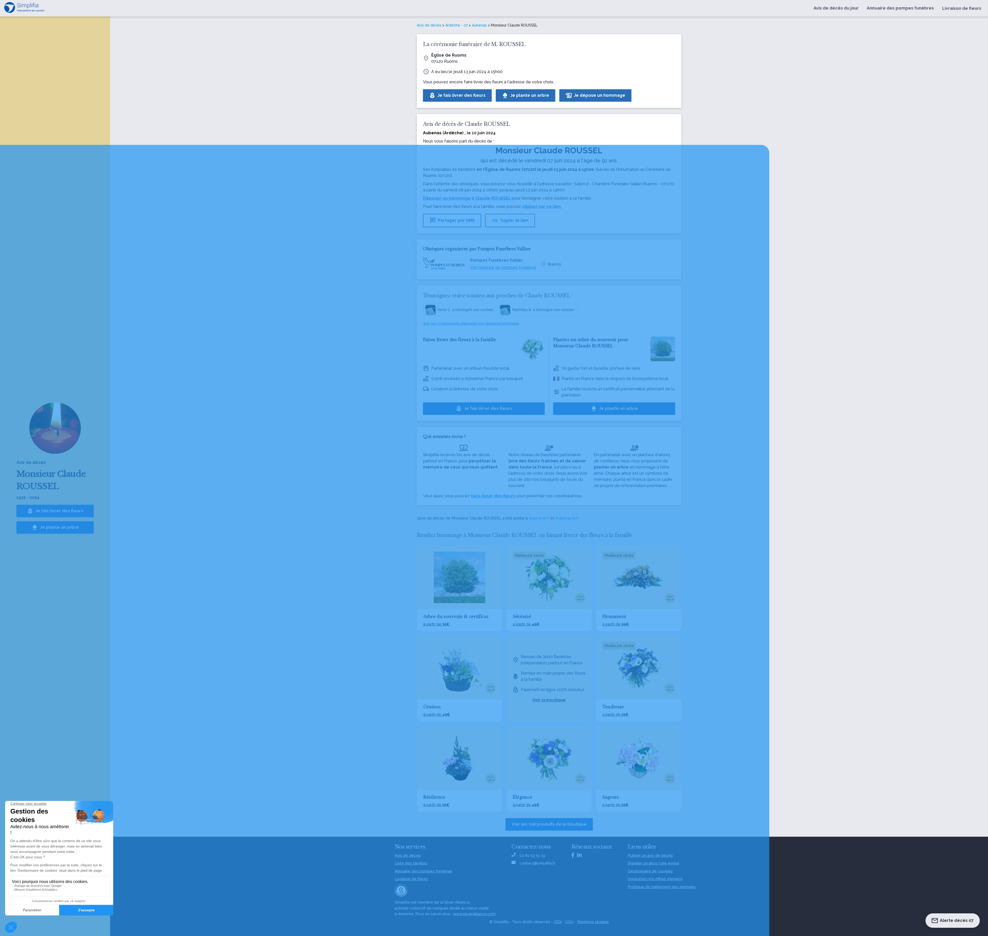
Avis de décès (429, 25)
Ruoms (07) (539, 518)
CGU (569, 922)
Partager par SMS (452, 220)
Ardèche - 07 (456, 25)
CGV (558, 922)
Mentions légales (593, 922)
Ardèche (453, 132)
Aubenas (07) (567, 518)
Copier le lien (510, 220)
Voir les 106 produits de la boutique (549, 824)
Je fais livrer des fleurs (55, 511)
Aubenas (479, 25)
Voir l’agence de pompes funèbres (503, 267)
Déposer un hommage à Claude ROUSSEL (467, 198)
